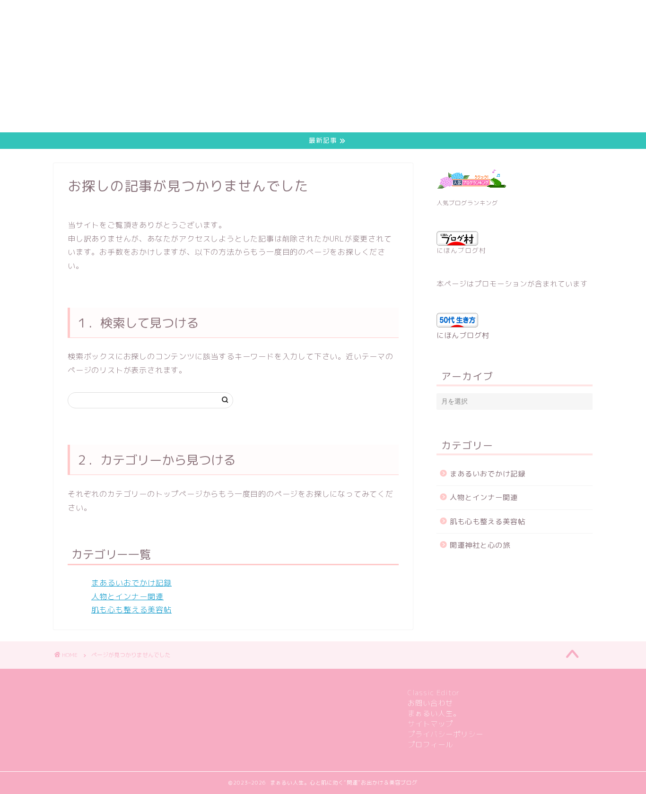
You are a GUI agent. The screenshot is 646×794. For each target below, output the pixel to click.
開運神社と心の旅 (480, 545)
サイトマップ (430, 724)
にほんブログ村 (461, 250)
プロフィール (430, 745)
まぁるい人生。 (434, 713)
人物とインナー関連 (127, 596)
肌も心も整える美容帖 (131, 609)
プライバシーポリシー (445, 734)
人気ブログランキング (467, 203)
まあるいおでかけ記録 (131, 583)
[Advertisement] (283, 66)
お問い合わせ (430, 703)
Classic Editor (434, 693)
